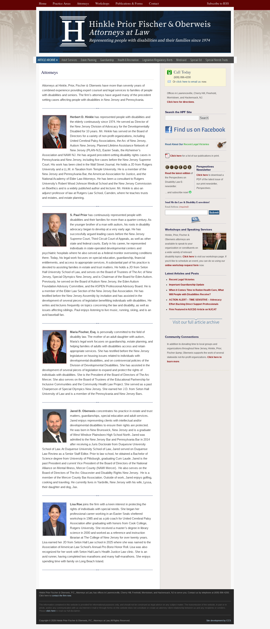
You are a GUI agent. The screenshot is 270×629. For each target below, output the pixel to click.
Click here (176, 155)
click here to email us (188, 81)
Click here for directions (180, 102)
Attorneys (49, 72)
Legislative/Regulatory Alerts (158, 60)
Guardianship (107, 60)
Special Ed (196, 60)
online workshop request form (182, 265)
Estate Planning (88, 60)
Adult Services (69, 60)
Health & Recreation (128, 60)
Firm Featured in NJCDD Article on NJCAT (192, 309)
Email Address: (177, 207)
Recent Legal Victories (181, 279)
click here (51, 611)
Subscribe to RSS (218, 3)
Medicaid (181, 60)
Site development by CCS (218, 620)
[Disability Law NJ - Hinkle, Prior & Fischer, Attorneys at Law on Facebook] (195, 133)
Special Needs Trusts (217, 60)
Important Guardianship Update (186, 284)
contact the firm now (61, 595)
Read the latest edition (177, 173)
